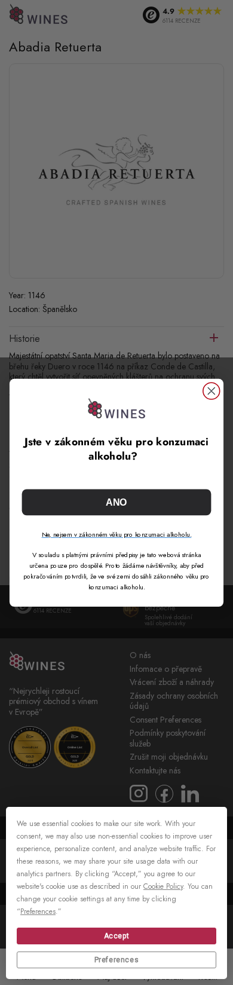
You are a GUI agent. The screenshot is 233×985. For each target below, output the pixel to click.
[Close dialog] (211, 391)
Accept (117, 936)
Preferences (116, 960)
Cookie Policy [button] (163, 886)
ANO (116, 502)
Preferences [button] (38, 911)
